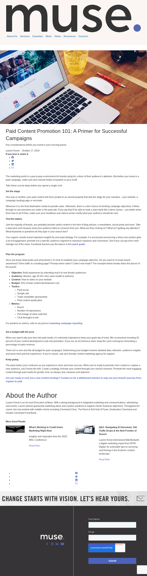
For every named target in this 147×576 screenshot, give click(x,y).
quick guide (78, 244)
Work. (49, 36)
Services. (25, 36)
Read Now (34, 445)
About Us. (12, 36)
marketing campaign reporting (65, 323)
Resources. (70, 36)
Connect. (83, 36)
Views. (57, 36)
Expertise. (37, 36)
